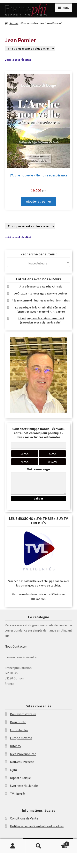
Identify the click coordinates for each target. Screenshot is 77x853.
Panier (59, 842)
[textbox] (38, 263)
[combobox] (38, 263)
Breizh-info (18, 722)
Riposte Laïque (20, 778)
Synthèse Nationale (24, 785)
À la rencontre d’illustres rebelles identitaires (41, 300)
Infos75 (15, 746)
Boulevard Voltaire (23, 714)
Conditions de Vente (24, 818)
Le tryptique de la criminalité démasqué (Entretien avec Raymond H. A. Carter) (40, 309)
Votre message (38, 469)
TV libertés (17, 794)
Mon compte (13, 846)
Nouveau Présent (22, 762)
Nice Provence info (23, 754)
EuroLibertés (19, 730)
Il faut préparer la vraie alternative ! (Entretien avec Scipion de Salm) (41, 320)
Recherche (38, 846)
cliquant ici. (38, 599)
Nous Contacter (16, 646)
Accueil (13, 23)
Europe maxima (21, 738)
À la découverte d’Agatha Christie (41, 286)
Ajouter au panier (38, 201)
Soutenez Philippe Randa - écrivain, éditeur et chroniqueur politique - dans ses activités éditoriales (38, 433)
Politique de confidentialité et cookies (37, 826)
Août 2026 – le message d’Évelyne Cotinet (40, 293)
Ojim (13, 770)
